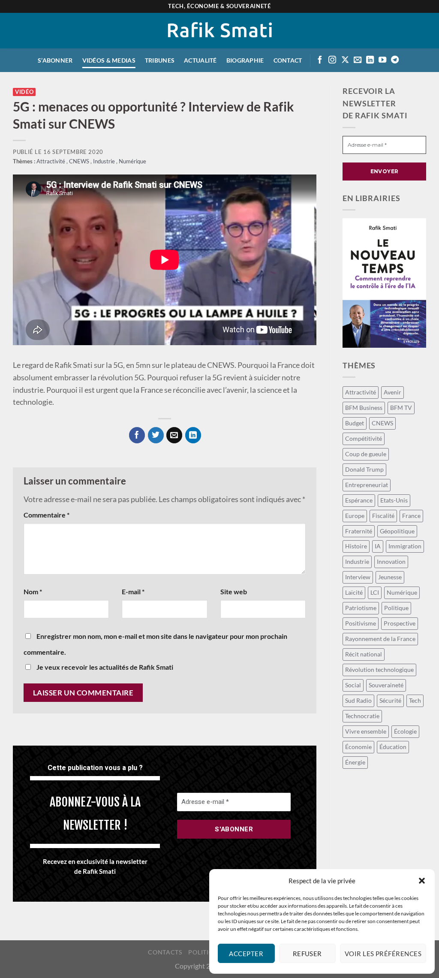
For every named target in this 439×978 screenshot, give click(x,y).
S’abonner (55, 60)
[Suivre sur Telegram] (395, 60)
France (411, 515)
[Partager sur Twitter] (156, 435)
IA (378, 546)
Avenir (392, 392)
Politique (396, 607)
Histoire (356, 546)
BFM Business (363, 407)
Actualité (200, 60)
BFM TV (401, 407)
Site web (233, 591)
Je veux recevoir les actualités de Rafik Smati (104, 667)
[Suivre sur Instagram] (332, 60)
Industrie (104, 161)
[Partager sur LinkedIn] (193, 435)
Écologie (405, 731)
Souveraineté (386, 685)
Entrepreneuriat (366, 484)
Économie (358, 746)
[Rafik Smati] (219, 31)
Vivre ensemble (365, 731)
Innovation (391, 561)
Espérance (359, 500)
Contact (288, 60)
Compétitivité (363, 438)
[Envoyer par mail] (174, 435)
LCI (374, 592)
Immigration (404, 546)
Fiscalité (383, 515)
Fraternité (358, 531)
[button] (422, 880)
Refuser (307, 953)
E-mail (133, 591)
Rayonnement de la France (380, 638)
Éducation (392, 746)
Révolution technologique (379, 669)
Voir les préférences (383, 953)
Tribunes (159, 60)
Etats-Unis (394, 500)
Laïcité (354, 592)
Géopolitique (397, 531)
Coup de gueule (365, 453)
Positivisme (360, 623)
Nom (33, 591)
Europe (354, 515)
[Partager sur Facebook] (137, 435)
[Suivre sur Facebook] (320, 60)
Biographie (245, 60)
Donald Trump (364, 469)
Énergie (355, 762)
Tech (415, 700)
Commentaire (46, 515)
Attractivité (51, 161)
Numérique (132, 161)
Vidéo (24, 92)
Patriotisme (360, 607)
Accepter (246, 953)
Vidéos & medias (108, 60)
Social (353, 685)
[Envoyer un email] (357, 60)
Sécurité (390, 700)
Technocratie (362, 715)
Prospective (399, 623)
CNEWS (79, 161)
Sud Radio (358, 700)
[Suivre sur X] (345, 60)
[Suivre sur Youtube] (382, 60)
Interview (357, 577)
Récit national (363, 654)
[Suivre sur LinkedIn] (370, 60)
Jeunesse (390, 577)
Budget (354, 423)
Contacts (165, 952)
